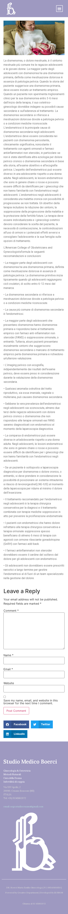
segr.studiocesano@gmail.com (26, 806)
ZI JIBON (58, 892)
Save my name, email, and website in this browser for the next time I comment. (30, 702)
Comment (11, 610)
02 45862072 (39, 903)
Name (8, 655)
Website (8, 683)
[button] (59, 8)
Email (8, 669)
